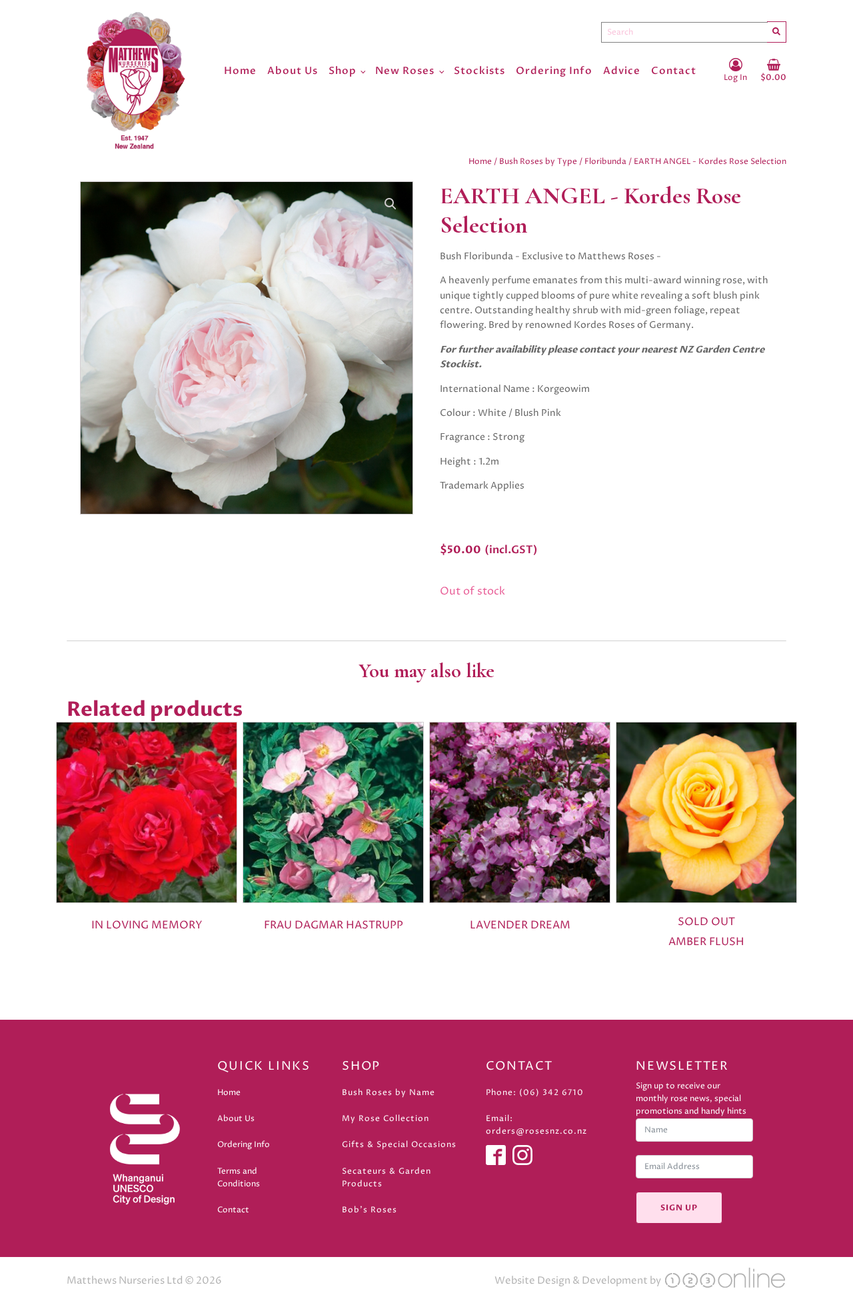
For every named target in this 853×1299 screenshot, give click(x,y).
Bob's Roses (369, 1210)
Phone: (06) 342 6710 (535, 1092)
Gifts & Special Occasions (399, 1144)
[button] (391, 204)
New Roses (404, 70)
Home (240, 70)
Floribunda (605, 161)
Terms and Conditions (238, 1178)
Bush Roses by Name (388, 1092)
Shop (343, 70)
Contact (673, 70)
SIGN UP (679, 1207)
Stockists (479, 70)
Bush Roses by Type (538, 161)
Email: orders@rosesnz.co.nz (536, 1125)
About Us (292, 70)
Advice (621, 70)
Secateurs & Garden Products (386, 1178)
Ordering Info (554, 70)
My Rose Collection (385, 1118)
